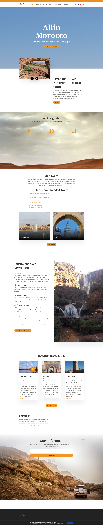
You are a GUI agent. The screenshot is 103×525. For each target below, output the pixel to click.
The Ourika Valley (22, 285)
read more (23, 398)
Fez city (46, 376)
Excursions (51, 4)
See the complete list (23, 330)
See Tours (51, 244)
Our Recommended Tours (51, 190)
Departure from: (25, 233)
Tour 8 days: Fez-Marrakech (35, 200)
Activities (45, 4)
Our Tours (51, 176)
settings (61, 523)
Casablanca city (71, 376)
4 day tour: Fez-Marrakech (35, 204)
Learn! (57, 102)
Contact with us (72, 4)
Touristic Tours (38, 4)
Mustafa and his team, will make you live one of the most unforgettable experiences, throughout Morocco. (51, 121)
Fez (56, 237)
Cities (21, 378)
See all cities (51, 405)
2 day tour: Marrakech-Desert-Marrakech (39, 197)
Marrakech (25, 237)
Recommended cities (51, 355)
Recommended (58, 4)
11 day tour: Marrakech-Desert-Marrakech (39, 193)
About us (66, 4)
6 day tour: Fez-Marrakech (35, 202)
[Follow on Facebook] (32, 78)
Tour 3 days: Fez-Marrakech (35, 205)
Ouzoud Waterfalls (22, 295)
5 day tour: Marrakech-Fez (35, 195)
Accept (69, 523)
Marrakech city (26, 376)
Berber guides (51, 118)
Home (32, 4)
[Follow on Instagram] (36, 78)
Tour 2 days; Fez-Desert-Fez (35, 207)
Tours (46, 46)
